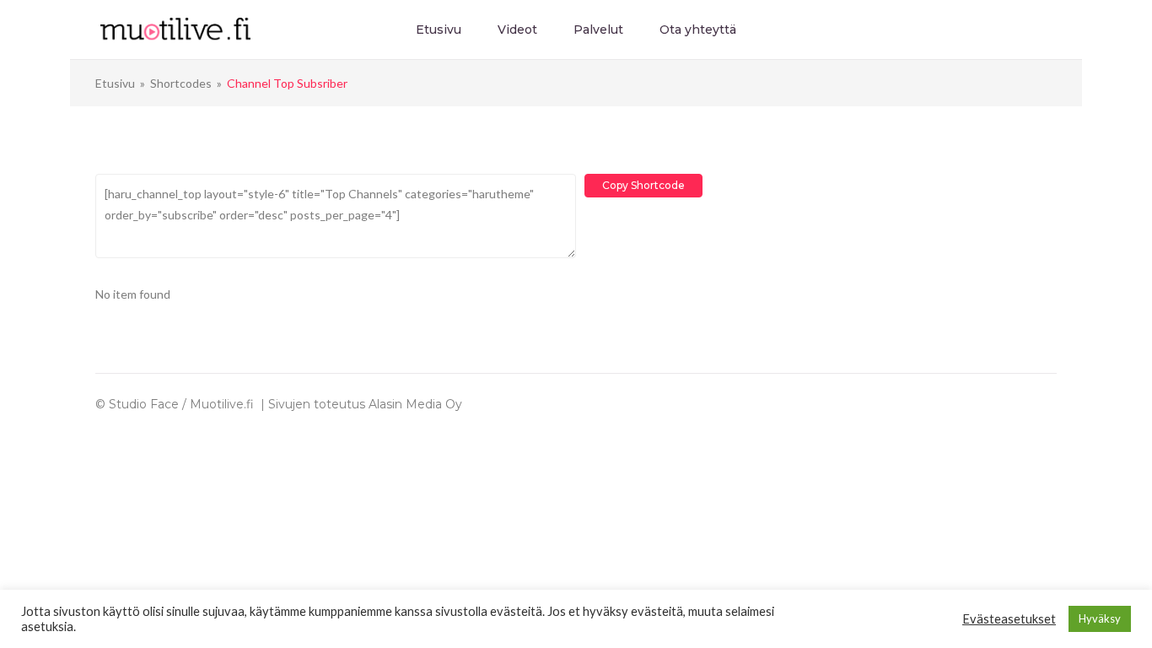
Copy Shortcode (643, 185)
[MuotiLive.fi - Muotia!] (175, 28)
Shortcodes (181, 83)
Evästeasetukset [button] (1009, 619)
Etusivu (438, 29)
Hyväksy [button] (1100, 618)
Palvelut (598, 29)
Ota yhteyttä (697, 29)
